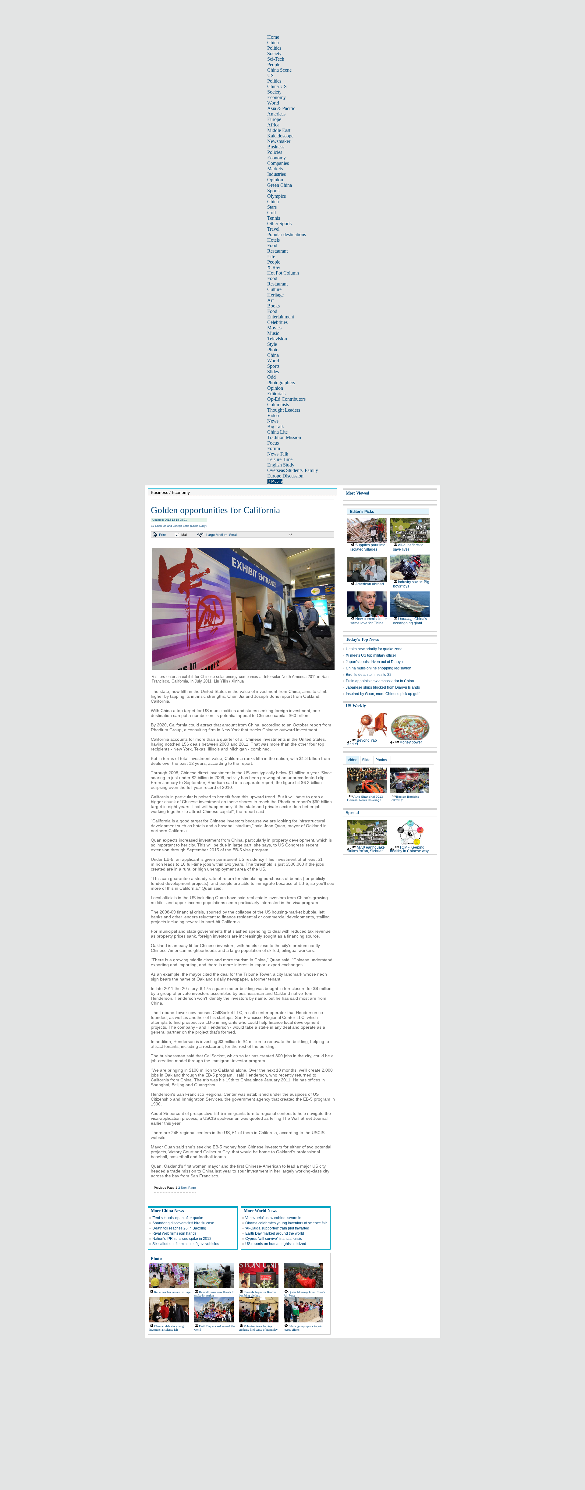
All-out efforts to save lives (408, 547)
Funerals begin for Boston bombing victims (257, 1293)
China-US (277, 86)
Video (273, 415)
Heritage (275, 294)
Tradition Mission (284, 437)
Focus (273, 442)
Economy (276, 97)
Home (273, 37)
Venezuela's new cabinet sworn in (273, 1218)
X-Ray (273, 267)
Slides (273, 371)
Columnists (278, 404)
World (273, 102)
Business (275, 146)
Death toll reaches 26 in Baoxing (179, 1228)
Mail (184, 535)
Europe (274, 119)
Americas (276, 113)
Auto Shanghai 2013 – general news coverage (366, 798)
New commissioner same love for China (368, 621)
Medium (221, 535)
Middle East (278, 130)
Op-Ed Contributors (286, 399)
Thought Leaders (283, 410)
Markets (275, 168)
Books (273, 305)
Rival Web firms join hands (174, 1233)
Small (233, 535)
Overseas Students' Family (292, 470)
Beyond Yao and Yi (362, 742)
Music (273, 333)
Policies (274, 152)
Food (272, 245)
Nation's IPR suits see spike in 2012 (181, 1238)
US (270, 75)
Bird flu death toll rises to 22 (369, 674)
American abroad (369, 584)
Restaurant (277, 251)
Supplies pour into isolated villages (367, 547)
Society (274, 53)
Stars (272, 207)
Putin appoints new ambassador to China (380, 681)
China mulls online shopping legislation (378, 668)
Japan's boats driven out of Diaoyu (374, 662)
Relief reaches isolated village (172, 1292)
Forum (273, 448)
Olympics (276, 196)
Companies (278, 163)
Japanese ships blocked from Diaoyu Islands (383, 687)
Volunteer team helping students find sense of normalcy (258, 1328)
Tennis (273, 218)
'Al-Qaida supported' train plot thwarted (277, 1228)
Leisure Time (279, 459)
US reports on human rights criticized (275, 1244)
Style (272, 344)
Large (210, 535)
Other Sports (279, 223)
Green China (279, 185)
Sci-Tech (275, 59)
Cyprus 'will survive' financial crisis (273, 1238)
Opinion (275, 179)
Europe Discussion (285, 475)
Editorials (276, 393)
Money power (410, 742)
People (273, 64)
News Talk (277, 453)
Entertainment (280, 316)
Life (271, 256)
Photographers (281, 382)
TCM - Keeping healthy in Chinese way (409, 849)
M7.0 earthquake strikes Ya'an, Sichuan (366, 849)
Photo (272, 349)
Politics (274, 48)
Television (277, 338)
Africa (273, 124)
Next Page (188, 1187)
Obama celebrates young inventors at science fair (286, 1223)
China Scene (279, 70)
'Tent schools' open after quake (177, 1218)
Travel (273, 229)
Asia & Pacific (281, 108)
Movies (274, 327)
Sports (273, 190)
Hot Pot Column (283, 272)
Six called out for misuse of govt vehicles (185, 1244)
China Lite (277, 432)
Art (270, 300)
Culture (274, 289)
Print (162, 535)
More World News (260, 1210)
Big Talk (275, 426)
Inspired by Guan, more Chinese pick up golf (382, 694)
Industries (276, 174)
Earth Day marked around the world (274, 1233)
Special (352, 813)
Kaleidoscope (280, 135)
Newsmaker (278, 141)
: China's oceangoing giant (410, 621)
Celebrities (277, 322)
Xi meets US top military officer (371, 655)
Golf (271, 212)
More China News (167, 1210)
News (272, 421)
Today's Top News (362, 639)
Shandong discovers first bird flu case (183, 1223)
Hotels (273, 240)
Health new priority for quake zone (374, 649)
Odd (271, 377)
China (273, 42)
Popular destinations (286, 234)
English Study (280, 464)
